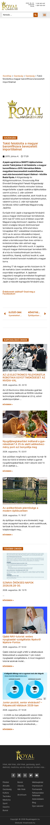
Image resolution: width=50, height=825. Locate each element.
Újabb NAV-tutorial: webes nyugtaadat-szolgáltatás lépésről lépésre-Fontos (22, 639)
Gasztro (6, 807)
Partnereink (37, 789)
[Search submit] (35, 15)
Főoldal (6, 782)
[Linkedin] (19, 775)
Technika (7, 796)
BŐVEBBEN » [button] (8, 404)
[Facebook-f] (13, 775)
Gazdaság (18, 76)
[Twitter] (31, 775)
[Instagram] (25, 775)
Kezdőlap (7, 76)
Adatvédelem (38, 799)
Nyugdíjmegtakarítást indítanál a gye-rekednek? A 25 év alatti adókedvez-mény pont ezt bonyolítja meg (24, 444)
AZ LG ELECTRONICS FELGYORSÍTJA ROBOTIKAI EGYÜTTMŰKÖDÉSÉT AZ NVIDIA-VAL (24, 377)
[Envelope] (37, 775)
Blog (34, 802)
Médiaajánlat (37, 782)
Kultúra (6, 793)
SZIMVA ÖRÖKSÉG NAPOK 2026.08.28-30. (18, 584)
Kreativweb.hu (29, 823)
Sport (5, 803)
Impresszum (37, 786)
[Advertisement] (25, 47)
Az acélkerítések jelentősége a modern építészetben (20, 509)
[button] (44, 15)
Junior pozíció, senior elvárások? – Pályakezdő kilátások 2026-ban (22, 704)
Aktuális (6, 786)
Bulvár (5, 810)
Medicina (7, 800)
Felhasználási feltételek (38, 794)
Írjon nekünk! (37, 806)
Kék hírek (21, 789)
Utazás (20, 786)
